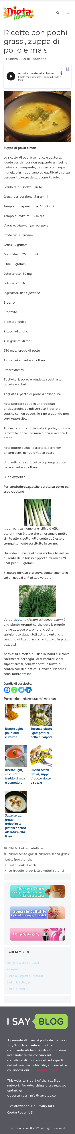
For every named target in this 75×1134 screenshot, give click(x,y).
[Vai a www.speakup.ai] (67, 69)
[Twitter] (21, 690)
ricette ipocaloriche (18, 859)
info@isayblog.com (45, 1070)
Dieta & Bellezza (18, 982)
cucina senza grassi (23, 854)
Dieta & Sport (16, 989)
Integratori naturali (20, 969)
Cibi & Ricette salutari (22, 962)
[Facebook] (7, 690)
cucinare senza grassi (54, 854)
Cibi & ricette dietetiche (26, 848)
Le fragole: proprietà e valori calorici (36, 870)
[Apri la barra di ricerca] (58, 13)
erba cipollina (16, 619)
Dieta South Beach (22, 865)
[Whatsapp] (14, 690)
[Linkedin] (28, 690)
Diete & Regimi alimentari (25, 976)
